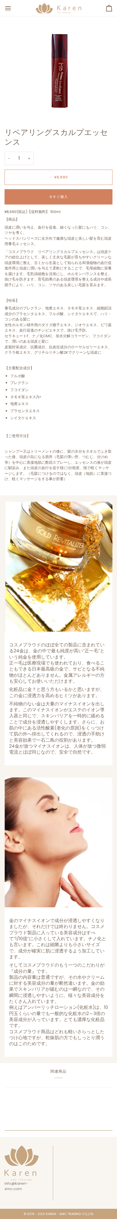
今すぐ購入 (58, 196)
